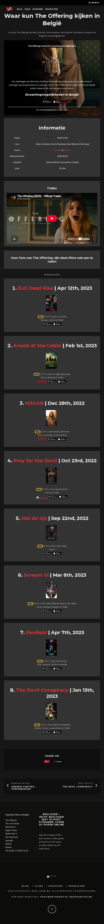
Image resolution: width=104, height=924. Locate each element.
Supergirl (9, 840)
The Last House (12, 823)
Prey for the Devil (35, 460)
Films (27, 9)
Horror (67, 150)
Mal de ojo (34, 518)
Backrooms (10, 827)
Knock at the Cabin (37, 345)
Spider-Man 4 (11, 833)
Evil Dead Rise (35, 288)
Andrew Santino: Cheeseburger (23, 787)
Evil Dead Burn (11, 837)
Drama (58, 150)
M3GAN (34, 403)
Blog (19, 9)
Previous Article (20, 783)
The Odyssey (11, 820)
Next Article (86, 783)
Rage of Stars (11, 830)
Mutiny (8, 844)
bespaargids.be (81, 897)
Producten (51, 9)
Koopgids (37, 9)
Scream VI (36, 575)
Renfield (36, 632)
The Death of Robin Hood (16, 850)
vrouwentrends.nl (54, 897)
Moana (8, 847)
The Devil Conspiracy (42, 690)
